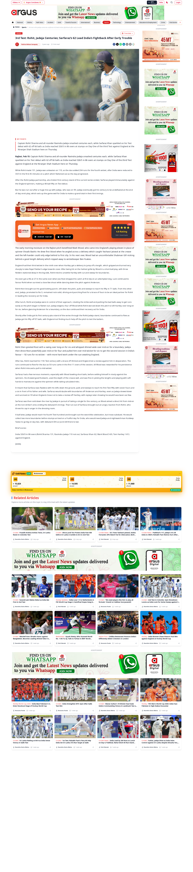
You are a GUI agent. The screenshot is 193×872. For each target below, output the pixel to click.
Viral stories (173, 22)
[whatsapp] (120, 44)
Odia (161, 2)
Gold (59, 22)
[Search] (172, 2)
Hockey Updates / (62, 600)
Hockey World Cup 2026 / (22, 704)
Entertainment (130, 22)
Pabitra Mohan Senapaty (29, 44)
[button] (40, 482)
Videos (15, 2)
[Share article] (50, 539)
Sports (106, 22)
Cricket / (16, 533)
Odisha (29, 22)
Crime (163, 22)
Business (97, 22)
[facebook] (114, 44)
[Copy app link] (130, 44)
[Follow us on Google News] (133, 44)
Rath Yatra (39, 22)
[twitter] (117, 44)
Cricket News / (104, 533)
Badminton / (60, 636)
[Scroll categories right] (180, 22)
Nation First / (103, 636)
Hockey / (145, 636)
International (85, 22)
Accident (50, 22)
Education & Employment (148, 22)
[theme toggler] (167, 2)
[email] (127, 44)
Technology (117, 22)
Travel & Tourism (70, 22)
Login (178, 2)
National (20, 22)
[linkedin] (123, 44)
